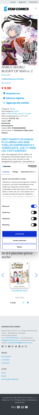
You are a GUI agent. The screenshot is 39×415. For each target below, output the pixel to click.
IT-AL (12, 400)
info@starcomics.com (10, 340)
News (4, 373)
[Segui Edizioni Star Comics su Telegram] (19, 347)
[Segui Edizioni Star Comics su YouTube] (9, 347)
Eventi (4, 376)
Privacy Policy (20, 400)
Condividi (7, 83)
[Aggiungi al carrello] (27, 303)
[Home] (16, 8)
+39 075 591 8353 (12, 338)
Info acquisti (6, 356)
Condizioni (6, 363)
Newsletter (33, 2)
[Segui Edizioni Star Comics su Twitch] (13, 347)
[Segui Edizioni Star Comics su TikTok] (23, 347)
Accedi (13, 2)
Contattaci (6, 360)
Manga (12, 109)
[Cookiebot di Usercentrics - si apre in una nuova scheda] (28, 166)
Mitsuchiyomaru (9, 79)
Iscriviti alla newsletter (10, 379)
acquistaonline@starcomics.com (20, 343)
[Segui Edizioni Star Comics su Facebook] (3, 347)
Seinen (16, 111)
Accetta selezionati (19, 240)
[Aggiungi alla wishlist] (23, 303)
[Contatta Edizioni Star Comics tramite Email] (26, 347)
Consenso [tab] (6, 172)
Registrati (22, 2)
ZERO (4, 75)
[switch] (34, 212)
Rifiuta (19, 247)
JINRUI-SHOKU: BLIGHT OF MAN (18, 114)
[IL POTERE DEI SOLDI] (19, 274)
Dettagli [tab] (15, 172)
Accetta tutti (19, 234)
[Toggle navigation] (35, 8)
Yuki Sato (20, 79)
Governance (31, 400)
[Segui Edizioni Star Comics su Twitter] (16, 347)
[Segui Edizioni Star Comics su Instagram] (6, 347)
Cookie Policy (19, 402)
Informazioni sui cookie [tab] (29, 172)
